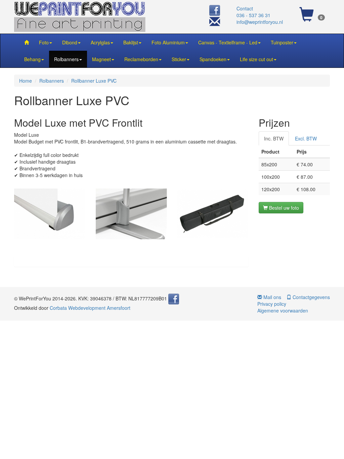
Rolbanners (51, 80)
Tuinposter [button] (282, 42)
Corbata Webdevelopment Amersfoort (90, 307)
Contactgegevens (310, 297)
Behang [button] (32, 59)
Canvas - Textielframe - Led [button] (227, 42)
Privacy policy (271, 303)
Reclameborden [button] (141, 59)
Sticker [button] (179, 59)
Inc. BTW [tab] (274, 138)
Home (25, 80)
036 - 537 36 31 (253, 15)
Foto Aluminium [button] (168, 42)
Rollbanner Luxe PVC (94, 80)
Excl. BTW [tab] (306, 138)
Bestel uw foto (283, 207)
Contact (244, 8)
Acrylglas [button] (100, 42)
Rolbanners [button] (66, 59)
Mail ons (271, 297)
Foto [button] (44, 42)
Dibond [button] (69, 42)
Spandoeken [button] (213, 59)
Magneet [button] (101, 59)
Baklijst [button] (130, 42)
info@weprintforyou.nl (259, 21)
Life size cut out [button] (256, 59)
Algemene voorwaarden (282, 310)
